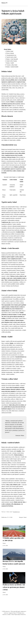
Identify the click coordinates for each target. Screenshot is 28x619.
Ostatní (25, 517)
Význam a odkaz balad (11, 65)
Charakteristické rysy (11, 55)
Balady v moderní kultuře (12, 66)
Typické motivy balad (11, 57)
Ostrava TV (4, 2)
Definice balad (9, 51)
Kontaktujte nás (16, 511)
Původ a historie (10, 53)
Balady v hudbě (10, 63)
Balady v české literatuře (12, 59)
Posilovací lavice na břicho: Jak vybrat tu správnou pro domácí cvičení (14, 587)
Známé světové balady (11, 61)
